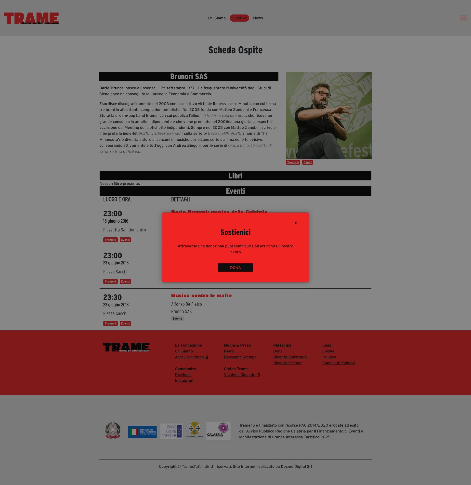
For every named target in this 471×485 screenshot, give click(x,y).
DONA (235, 267)
